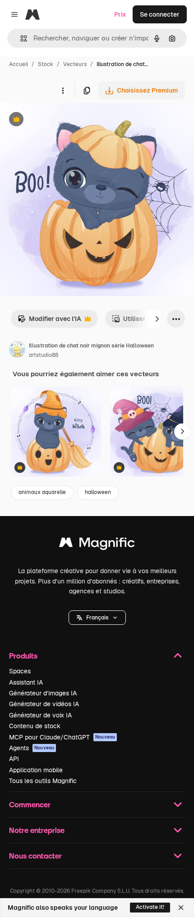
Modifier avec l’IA (49, 321)
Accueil (18, 64)
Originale (59, 120)
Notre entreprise (37, 830)
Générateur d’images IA (43, 693)
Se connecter (160, 14)
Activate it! (150, 907)
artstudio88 (43, 355)
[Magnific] (97, 545)
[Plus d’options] (63, 90)
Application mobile (36, 770)
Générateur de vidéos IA (44, 704)
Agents (31, 748)
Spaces (20, 671)
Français (97, 617)
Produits (23, 655)
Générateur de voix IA (40, 715)
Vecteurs (75, 64)
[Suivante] (157, 319)
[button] (97, 617)
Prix (120, 14)
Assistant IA (26, 682)
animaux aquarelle (42, 492)
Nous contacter (35, 855)
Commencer (30, 804)
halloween (98, 492)
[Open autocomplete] (20, 38)
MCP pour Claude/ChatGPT (62, 737)
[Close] (181, 907)
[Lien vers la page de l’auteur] (17, 350)
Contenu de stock (34, 726)
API (14, 759)
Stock (45, 64)
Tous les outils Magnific (43, 781)
